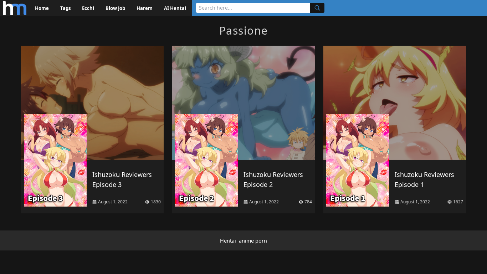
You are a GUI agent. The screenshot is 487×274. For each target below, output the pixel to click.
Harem (145, 8)
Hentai (228, 240)
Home (42, 8)
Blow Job (115, 8)
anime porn (253, 240)
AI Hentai (175, 8)
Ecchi (88, 8)
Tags (65, 8)
